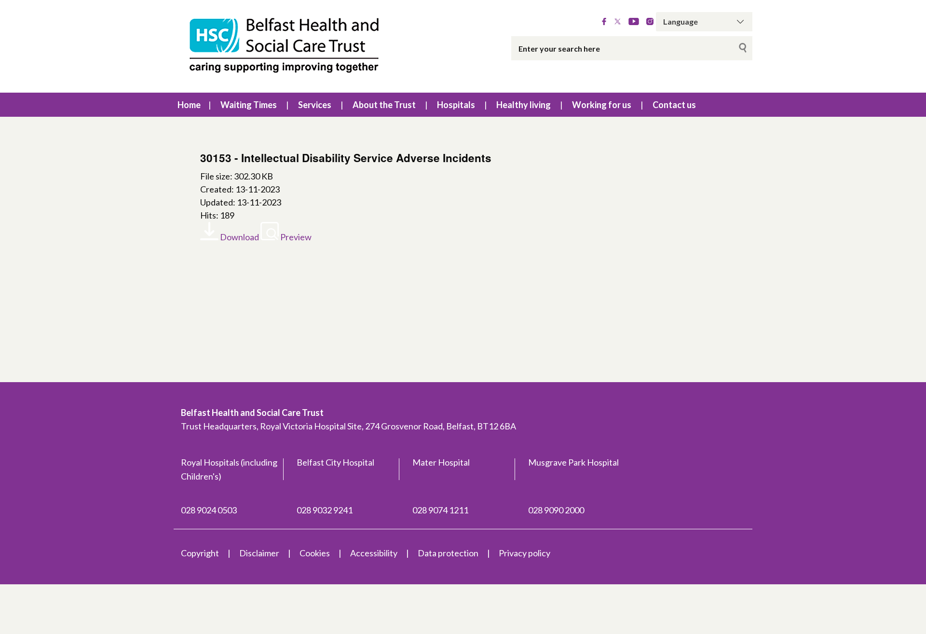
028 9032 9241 (325, 510)
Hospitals (456, 104)
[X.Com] (618, 21)
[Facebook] (604, 21)
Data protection (448, 553)
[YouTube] (633, 21)
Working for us (601, 104)
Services (314, 104)
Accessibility (373, 553)
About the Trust (384, 104)
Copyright (200, 553)
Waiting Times (248, 104)
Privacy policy (524, 553)
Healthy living (523, 104)
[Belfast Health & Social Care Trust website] (294, 46)
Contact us (674, 104)
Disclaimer (259, 553)
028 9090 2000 (556, 510)
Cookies (315, 553)
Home (189, 104)
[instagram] (650, 21)
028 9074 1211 (440, 510)
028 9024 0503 (209, 510)
